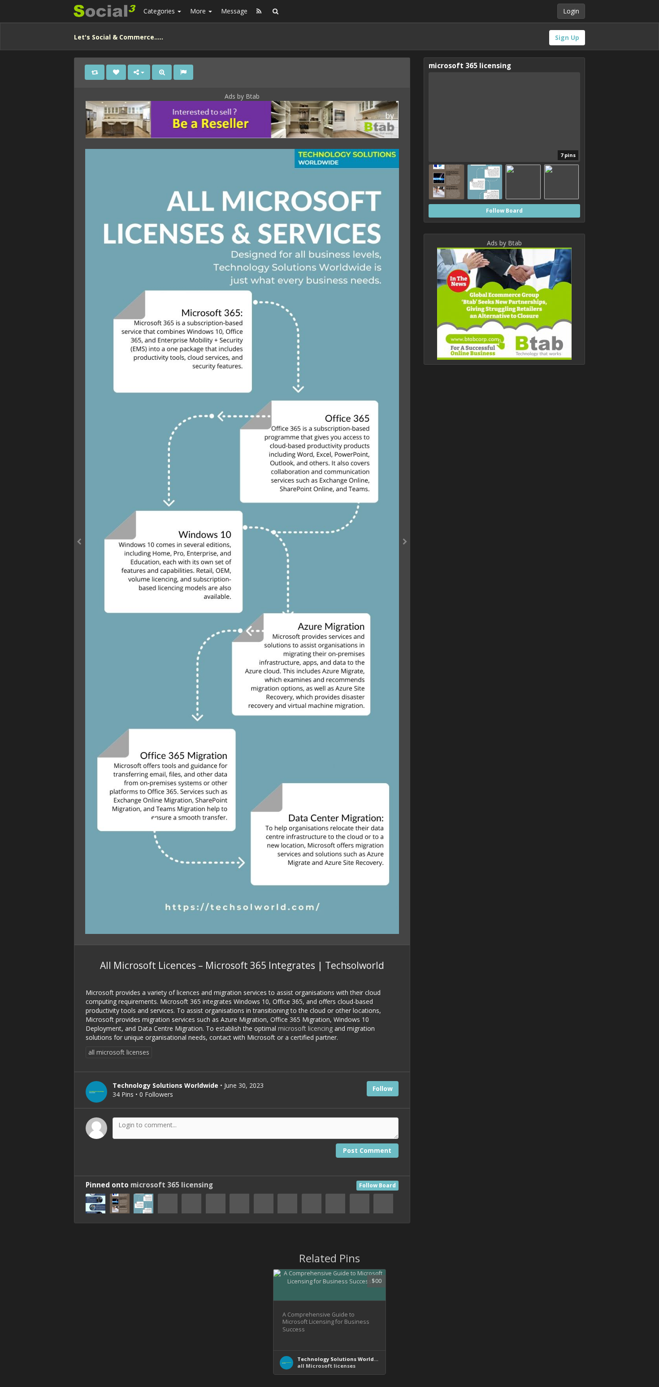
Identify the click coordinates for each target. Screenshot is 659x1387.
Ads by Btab (242, 96)
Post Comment (367, 1150)
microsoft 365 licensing (171, 1185)
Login (571, 11)
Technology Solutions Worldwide (342, 1359)
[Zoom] (162, 72)
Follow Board (377, 1185)
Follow (383, 1088)
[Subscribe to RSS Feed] (259, 11)
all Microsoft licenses (326, 1365)
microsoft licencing (305, 1028)
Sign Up (567, 37)
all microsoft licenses (118, 1052)
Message (234, 11)
